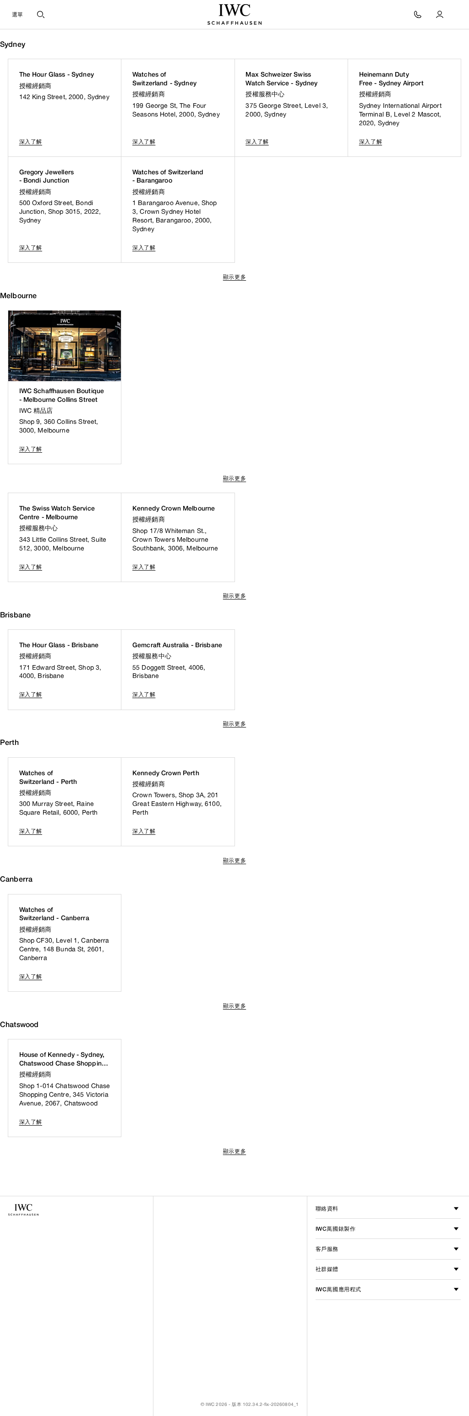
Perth (9, 742)
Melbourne (18, 295)
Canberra (16, 879)
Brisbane (15, 615)
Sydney (12, 44)
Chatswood (19, 1024)
